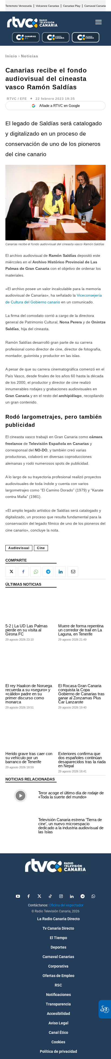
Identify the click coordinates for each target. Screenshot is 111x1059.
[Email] (72, 571)
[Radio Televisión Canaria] (32, 22)
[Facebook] (23, 571)
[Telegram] (48, 571)
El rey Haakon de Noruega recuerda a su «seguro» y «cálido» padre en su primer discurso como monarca (28, 693)
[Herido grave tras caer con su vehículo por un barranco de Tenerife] (29, 735)
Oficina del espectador (66, 905)
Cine (41, 548)
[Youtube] (18, 897)
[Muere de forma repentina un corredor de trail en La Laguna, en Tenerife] (82, 607)
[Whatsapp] (93, 897)
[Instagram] (61, 897)
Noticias (29, 56)
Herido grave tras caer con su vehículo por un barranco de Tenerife (28, 757)
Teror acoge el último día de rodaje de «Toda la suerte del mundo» (71, 795)
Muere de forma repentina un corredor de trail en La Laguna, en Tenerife (80, 630)
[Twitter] (39, 897)
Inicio (11, 56)
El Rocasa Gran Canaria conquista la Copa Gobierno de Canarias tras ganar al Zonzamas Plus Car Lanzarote (81, 693)
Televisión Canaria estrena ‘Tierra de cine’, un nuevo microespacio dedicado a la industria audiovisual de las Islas (70, 825)
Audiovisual (18, 548)
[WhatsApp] (35, 571)
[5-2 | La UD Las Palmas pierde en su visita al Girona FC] (29, 607)
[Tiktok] (50, 897)
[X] (10, 571)
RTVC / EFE (17, 98)
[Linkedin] (60, 571)
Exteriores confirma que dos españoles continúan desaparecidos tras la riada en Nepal (82, 759)
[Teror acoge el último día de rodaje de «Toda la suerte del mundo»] (20, 795)
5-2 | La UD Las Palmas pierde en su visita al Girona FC (26, 630)
